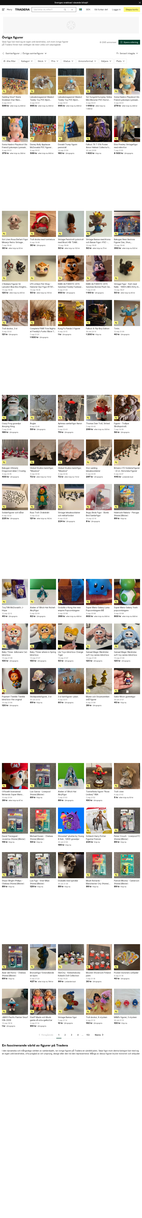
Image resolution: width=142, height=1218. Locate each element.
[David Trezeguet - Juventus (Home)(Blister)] (15, 821)
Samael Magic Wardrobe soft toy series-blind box (97, 653)
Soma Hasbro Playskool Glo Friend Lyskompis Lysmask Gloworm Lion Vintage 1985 (127, 98)
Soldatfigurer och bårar (13, 512)
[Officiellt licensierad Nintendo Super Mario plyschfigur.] (15, 776)
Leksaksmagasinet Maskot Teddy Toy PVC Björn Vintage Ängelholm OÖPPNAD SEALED (42, 98)
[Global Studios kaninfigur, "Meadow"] (43, 452)
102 (88, 1035)
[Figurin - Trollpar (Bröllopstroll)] (127, 408)
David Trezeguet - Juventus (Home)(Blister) (13, 837)
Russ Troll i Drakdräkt (39, 512)
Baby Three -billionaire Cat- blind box (15, 653)
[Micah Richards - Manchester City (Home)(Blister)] (99, 865)
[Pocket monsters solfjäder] (127, 957)
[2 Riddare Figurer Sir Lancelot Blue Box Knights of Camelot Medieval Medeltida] (15, 268)
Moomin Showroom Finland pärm (98, 974)
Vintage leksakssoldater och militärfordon (69, 514)
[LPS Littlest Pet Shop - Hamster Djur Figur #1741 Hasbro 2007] (43, 268)
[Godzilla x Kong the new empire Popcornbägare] (71, 592)
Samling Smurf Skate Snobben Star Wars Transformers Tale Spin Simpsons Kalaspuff (12, 98)
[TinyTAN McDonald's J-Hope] (15, 592)
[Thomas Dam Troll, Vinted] (99, 408)
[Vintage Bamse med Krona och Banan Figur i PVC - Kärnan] (99, 224)
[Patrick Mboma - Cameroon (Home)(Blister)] (127, 865)
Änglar (33, 423)
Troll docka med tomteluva (42, 239)
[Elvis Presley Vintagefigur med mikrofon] (127, 129)
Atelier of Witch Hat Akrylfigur (67, 793)
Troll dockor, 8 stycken (96, 1017)
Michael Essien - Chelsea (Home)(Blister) (41, 837)
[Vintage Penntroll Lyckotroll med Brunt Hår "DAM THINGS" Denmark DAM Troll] (71, 224)
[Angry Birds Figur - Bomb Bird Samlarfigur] (99, 497)
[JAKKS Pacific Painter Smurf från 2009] (15, 1002)
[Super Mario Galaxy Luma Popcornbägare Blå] (99, 592)
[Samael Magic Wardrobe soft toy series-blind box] (99, 637)
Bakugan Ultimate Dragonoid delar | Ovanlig (14, 469)
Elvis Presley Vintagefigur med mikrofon (126, 146)
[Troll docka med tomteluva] (43, 224)
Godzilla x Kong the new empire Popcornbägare (69, 609)
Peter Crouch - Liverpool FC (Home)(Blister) (127, 837)
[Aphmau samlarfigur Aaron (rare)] (71, 408)
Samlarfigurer (13, 53)
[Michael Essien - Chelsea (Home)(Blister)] (43, 821)
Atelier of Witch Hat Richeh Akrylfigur (42, 609)
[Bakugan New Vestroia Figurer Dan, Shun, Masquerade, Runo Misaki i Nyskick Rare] (127, 224)
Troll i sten (119, 791)
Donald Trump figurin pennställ (67, 146)
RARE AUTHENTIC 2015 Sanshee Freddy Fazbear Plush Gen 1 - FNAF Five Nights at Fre (69, 285)
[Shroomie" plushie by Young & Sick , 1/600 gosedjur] (71, 821)
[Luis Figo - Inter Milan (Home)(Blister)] (43, 865)
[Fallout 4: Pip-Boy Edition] (99, 313)
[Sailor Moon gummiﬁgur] (127, 681)
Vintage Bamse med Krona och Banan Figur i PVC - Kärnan (98, 241)
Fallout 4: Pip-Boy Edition (97, 328)
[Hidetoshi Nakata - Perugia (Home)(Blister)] (127, 497)
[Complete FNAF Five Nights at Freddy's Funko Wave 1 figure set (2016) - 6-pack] (43, 313)
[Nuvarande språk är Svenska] (80, 9)
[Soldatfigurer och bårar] (15, 497)
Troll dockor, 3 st (9, 328)
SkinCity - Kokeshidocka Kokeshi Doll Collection (69, 974)
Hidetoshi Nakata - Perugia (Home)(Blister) (126, 514)
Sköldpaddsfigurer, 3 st (41, 696)
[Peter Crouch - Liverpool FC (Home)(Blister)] (127, 821)
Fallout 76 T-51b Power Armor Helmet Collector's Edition (97, 146)
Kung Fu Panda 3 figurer (69, 328)
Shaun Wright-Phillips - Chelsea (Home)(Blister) (13, 882)
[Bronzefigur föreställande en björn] (43, 957)
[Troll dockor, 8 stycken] (99, 1002)
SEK (88, 9)
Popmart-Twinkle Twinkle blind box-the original (13, 698)
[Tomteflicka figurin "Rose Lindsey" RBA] (99, 776)
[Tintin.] (127, 313)
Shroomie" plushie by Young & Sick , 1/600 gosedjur (71, 837)
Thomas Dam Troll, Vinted (98, 423)
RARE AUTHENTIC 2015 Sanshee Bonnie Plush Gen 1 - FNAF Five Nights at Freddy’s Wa (98, 285)
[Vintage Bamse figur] (71, 1002)
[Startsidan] (22, 9)
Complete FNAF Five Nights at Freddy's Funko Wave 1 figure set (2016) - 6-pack (42, 330)
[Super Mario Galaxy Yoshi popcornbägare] (127, 592)
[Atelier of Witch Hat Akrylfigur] (71, 776)
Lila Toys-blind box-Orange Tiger (70, 653)
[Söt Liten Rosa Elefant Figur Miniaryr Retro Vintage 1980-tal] (15, 224)
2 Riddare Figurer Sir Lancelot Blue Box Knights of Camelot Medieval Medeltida (14, 285)
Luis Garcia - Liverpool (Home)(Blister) (40, 793)
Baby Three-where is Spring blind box (43, 653)
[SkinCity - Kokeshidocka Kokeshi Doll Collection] (71, 957)
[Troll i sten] (127, 776)
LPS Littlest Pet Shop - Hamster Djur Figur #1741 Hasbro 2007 (41, 285)
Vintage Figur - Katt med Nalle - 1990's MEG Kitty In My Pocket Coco (126, 285)
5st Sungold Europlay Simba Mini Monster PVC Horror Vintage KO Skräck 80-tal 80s (99, 98)
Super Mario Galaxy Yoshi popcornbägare (126, 609)
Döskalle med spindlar (68, 880)
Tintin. (117, 328)
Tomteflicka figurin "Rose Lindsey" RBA (97, 793)
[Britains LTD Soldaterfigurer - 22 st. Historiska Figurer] (127, 452)
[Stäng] (140, 2)
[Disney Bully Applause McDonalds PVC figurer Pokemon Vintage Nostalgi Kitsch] (43, 129)
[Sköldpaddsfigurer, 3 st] (43, 681)
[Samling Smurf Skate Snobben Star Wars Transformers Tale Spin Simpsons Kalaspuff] (15, 81)
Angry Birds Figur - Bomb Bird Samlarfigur (97, 514)
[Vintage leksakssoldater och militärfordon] (71, 497)
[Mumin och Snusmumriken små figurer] (99, 681)
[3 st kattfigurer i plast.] (71, 681)
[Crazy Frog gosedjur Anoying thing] (15, 408)
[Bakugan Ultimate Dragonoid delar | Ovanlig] (15, 452)
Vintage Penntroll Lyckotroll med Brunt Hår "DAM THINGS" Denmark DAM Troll (70, 241)
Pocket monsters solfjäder (126, 972)
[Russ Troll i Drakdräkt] (43, 497)
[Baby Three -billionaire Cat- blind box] (15, 637)
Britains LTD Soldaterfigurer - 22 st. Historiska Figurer (127, 469)
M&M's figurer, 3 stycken (125, 1017)
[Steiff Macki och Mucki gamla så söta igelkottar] (43, 1002)
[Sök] (65, 9)
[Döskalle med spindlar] (71, 865)
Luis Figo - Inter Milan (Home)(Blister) (40, 882)
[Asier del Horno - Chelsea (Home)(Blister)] (15, 957)
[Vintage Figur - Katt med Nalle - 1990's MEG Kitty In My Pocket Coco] (127, 268)
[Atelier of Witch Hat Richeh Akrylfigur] (43, 592)
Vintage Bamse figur (67, 1017)
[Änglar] (43, 408)
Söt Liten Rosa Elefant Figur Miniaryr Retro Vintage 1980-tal (15, 241)
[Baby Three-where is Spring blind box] (43, 637)
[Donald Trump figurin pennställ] (71, 129)
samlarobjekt (48, 1050)
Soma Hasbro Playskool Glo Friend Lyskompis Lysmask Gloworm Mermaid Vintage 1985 (14, 146)
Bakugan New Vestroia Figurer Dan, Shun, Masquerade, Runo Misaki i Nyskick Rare (126, 241)
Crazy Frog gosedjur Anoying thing (11, 425)
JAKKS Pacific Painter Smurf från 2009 (15, 1018)
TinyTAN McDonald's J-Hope (13, 609)
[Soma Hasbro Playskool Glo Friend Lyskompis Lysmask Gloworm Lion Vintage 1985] (127, 81)
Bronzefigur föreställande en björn (42, 974)
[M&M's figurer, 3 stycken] (127, 1002)
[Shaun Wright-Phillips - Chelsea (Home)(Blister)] (15, 865)
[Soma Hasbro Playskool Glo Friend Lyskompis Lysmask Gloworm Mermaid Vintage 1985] (15, 129)
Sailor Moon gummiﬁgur (124, 696)
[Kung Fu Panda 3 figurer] (71, 313)
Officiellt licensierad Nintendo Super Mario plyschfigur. (12, 793)
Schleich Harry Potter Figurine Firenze (96, 837)
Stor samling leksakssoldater (93, 469)
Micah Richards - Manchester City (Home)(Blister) (97, 882)
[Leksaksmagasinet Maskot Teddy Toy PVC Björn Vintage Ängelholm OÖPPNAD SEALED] (43, 81)
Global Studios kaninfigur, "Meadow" (42, 469)
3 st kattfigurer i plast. (68, 696)
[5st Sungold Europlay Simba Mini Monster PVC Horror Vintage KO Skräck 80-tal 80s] (99, 81)
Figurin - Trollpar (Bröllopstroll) (121, 425)
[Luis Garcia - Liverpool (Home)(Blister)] (43, 776)
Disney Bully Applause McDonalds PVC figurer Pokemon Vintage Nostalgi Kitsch (42, 146)
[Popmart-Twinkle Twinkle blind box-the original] (15, 681)
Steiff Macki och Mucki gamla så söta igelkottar (41, 1018)
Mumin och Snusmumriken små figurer (97, 698)
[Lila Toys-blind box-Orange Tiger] (71, 637)
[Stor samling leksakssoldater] (99, 452)
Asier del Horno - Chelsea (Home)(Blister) (14, 974)
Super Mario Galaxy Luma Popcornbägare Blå (97, 609)
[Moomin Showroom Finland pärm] (99, 957)
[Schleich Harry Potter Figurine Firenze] (99, 821)
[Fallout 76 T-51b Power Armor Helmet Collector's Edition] (99, 129)
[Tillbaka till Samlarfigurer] (3, 53)
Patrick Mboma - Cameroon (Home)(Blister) (126, 882)
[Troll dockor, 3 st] (15, 313)
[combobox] (50, 9)
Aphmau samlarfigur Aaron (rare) (70, 425)
